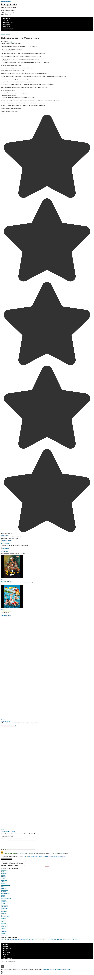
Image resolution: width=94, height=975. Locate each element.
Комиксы (3, 896)
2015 (2, 535)
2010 (43, 939)
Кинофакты (6, 950)
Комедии (3, 895)
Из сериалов (6, 24)
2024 (2, 939)
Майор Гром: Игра (5, 721)
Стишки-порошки (8, 28)
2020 (13, 939)
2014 (31, 939)
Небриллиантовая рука (6, 581)
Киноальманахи (5, 893)
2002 (67, 939)
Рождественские (5, 916)
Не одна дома (4, 551)
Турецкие (3, 928)
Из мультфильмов (8, 22)
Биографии (3, 873)
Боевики (3, 875)
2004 (61, 939)
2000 (73, 939)
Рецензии (6, 954)
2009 (46, 939)
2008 (49, 939)
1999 (76, 939)
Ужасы (2, 930)
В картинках (6, 26)
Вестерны (3, 876)
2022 (7, 939)
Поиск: (2, 14)
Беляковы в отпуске (6, 611)
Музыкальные (4, 906)
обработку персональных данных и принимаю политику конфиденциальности (45, 856)
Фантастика (3, 931)
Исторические (4, 890)
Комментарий (4, 849)
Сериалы (3, 920)
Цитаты (13, 42)
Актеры (5, 944)
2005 (58, 939)
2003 (64, 939)
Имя (2, 839)
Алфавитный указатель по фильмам (12, 863)
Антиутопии (3, 870)
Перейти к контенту (6, 1)
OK (1, 971)
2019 (16, 939)
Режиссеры (6, 952)
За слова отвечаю (5, 543)
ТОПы (4, 956)
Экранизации (4, 935)
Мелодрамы (4, 901)
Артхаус (2, 871)
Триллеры (3, 913)
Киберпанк (3, 891)
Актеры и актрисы (8, 30)
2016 (25, 939)
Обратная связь (7, 958)
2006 (55, 939)
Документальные (5, 885)
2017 (22, 939)
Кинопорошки (7, 948)
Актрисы (5, 946)
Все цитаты (6, 18)
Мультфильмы (4, 908)
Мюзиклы (3, 910)
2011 (40, 939)
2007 (52, 939)
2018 (19, 939)
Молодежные (4, 905)
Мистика (3, 903)
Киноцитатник (9, 4)
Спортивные (4, 925)
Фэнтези (3, 933)
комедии (6, 535)
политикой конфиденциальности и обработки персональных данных (56, 969)
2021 (10, 939)
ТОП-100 (5, 20)
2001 (70, 939)
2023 (5, 939)
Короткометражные (6, 898)
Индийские (3, 888)
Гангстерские (4, 880)
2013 (34, 939)
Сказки (2, 921)
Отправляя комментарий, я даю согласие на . (34, 856)
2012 (37, 939)
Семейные (3, 918)
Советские (3, 923)
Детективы (3, 881)
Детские (3, 883)
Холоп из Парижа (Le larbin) (8, 831)
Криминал (3, 900)
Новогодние (4, 911)
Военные (3, 878)
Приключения (4, 915)
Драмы (2, 886)
